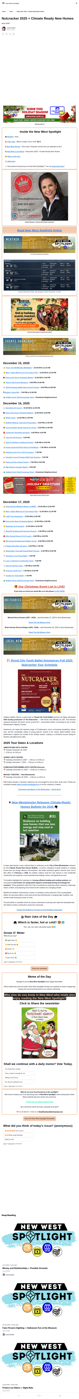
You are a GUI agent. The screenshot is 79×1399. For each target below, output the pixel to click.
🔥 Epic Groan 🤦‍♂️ (11, 957)
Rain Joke (11, 142)
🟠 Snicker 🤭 (9, 949)
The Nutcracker (44, 789)
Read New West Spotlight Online (39, 230)
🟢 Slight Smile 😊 (11, 940)
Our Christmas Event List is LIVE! (41, 586)
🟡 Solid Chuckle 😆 (11, 944)
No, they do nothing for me (13, 1082)
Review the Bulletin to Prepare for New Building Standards (39, 910)
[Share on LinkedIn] (13, 34)
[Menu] (76, 3)
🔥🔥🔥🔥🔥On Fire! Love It (14, 1131)
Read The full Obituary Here (39, 622)
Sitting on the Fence (11, 1077)
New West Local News (15, 151)
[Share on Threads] (10, 34)
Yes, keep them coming (13, 1069)
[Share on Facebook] (3, 34)
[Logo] (3, 3)
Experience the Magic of (28, 789)
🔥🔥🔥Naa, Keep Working (13, 1135)
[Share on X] (6, 34)
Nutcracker (29, 664)
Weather (10, 137)
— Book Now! (55, 789)
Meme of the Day (13, 156)
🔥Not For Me (9, 1139)
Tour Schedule (47, 664)
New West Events (13, 146)
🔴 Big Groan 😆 (10, 953)
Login (5, 962)
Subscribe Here (58, 166)
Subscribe (11, 962)
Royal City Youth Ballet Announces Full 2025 (41, 660)
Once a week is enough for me (15, 1073)
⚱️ (6, 161)
